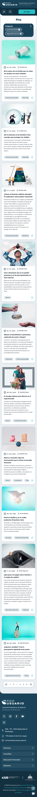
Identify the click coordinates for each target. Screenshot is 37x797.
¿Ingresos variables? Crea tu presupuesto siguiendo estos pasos (17, 648)
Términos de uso (21, 790)
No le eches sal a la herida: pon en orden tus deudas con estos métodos (18, 72)
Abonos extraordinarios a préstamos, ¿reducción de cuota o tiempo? (17, 335)
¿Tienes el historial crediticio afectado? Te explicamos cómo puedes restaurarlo (18, 195)
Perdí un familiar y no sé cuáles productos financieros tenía (15, 518)
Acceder (26, 12)
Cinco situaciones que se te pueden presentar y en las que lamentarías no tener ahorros (17, 275)
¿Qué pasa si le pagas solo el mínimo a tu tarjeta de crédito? (17, 576)
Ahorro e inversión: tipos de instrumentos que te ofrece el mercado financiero (18, 460)
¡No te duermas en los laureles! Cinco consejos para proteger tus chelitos (17, 136)
